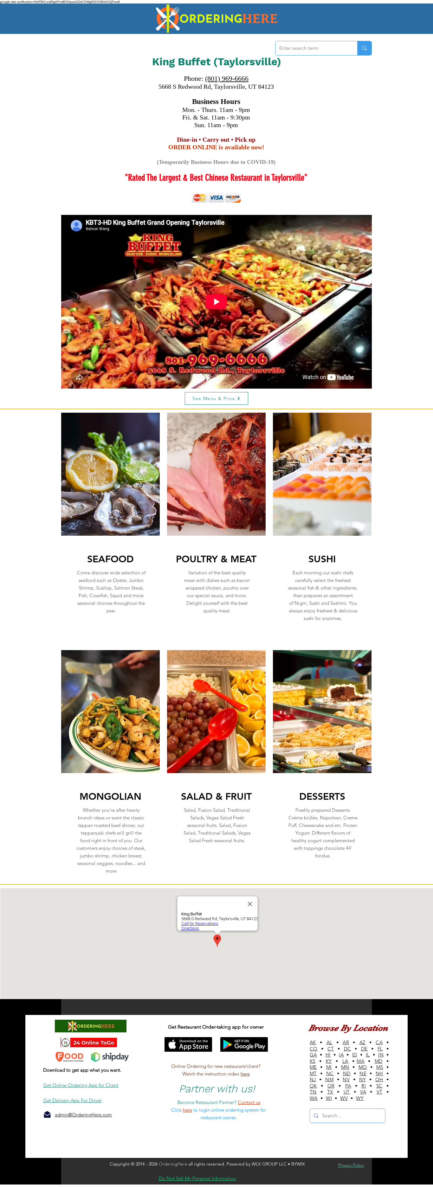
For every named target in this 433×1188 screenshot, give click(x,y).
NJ (313, 1079)
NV (346, 1079)
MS (379, 1067)
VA (363, 1092)
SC (379, 1086)
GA (313, 1055)
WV (344, 1098)
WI (329, 1098)
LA (345, 1061)
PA (348, 1086)
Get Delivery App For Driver (72, 1100)
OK (313, 1086)
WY (360, 1098)
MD (379, 1061)
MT (313, 1073)
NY (362, 1079)
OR (331, 1086)
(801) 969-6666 (227, 78)
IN (381, 1055)
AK (313, 1042)
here (245, 1074)
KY (329, 1061)
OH (379, 1079)
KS (312, 1061)
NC (330, 1073)
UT (347, 1092)
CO (314, 1049)
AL (329, 1042)
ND (347, 1073)
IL (368, 1055)
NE (362, 1073)
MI (329, 1067)
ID (354, 1055)
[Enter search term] (364, 48)
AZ (362, 1042)
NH (379, 1073)
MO (363, 1067)
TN (313, 1092)
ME (313, 1067)
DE (364, 1049)
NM (329, 1079)
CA (379, 1042)
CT (330, 1049)
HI (328, 1055)
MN (345, 1067)
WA (314, 1098)
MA (360, 1061)
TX (330, 1092)
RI (363, 1086)
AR (346, 1042)
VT (380, 1092)
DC (347, 1049)
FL (380, 1049)
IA (341, 1055)
